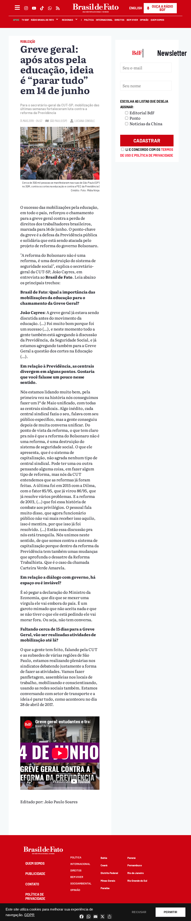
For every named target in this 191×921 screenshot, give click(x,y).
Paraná (131, 857)
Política (88, 19)
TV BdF (25, 19)
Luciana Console (85, 121)
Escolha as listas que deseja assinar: (144, 104)
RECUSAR (139, 912)
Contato (32, 884)
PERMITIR (170, 912)
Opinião (144, 19)
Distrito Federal (109, 872)
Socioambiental (80, 883)
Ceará (104, 865)
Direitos (119, 19)
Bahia (104, 857)
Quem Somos (157, 19)
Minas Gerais (108, 880)
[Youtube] (34, 8)
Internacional (104, 19)
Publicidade (35, 874)
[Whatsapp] (50, 8)
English (135, 8)
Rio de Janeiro (135, 872)
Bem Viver (132, 19)
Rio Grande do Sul (137, 880)
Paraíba (105, 888)
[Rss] (58, 8)
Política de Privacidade (35, 896)
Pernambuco (134, 865)
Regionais (67, 19)
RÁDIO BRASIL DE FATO (42, 19)
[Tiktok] (42, 8)
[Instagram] (26, 8)
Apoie (16, 19)
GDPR (29, 915)
